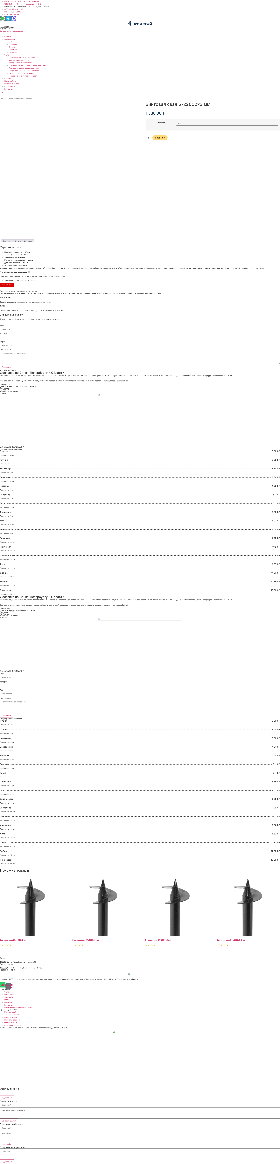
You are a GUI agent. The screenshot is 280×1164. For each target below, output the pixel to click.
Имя (2, 325)
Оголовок (161, 122)
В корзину (160, 137)
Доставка (13, 44)
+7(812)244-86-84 (8, 29)
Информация (5, 350)
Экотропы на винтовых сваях (21, 73)
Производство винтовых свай (22, 57)
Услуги (7, 55)
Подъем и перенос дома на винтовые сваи (27, 65)
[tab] (7, 240)
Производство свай (8, 1010)
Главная (7, 36)
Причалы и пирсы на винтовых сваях (25, 68)
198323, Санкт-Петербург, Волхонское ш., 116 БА (21, 968)
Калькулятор (9, 86)
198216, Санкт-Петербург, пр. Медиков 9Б (18, 962)
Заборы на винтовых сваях (20, 63)
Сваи (10, 99)
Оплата (12, 47)
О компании (9, 39)
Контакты (8, 89)
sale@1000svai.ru (7, 27)
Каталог (7, 78)
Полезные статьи (11, 84)
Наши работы (10, 81)
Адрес (2, 341)
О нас (11, 42)
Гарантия (13, 50)
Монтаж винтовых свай (19, 60)
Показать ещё (7, 285)
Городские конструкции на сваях (23, 76)
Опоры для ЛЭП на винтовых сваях (24, 71)
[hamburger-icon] (2, 34)
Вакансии (13, 52)
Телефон (3, 333)
